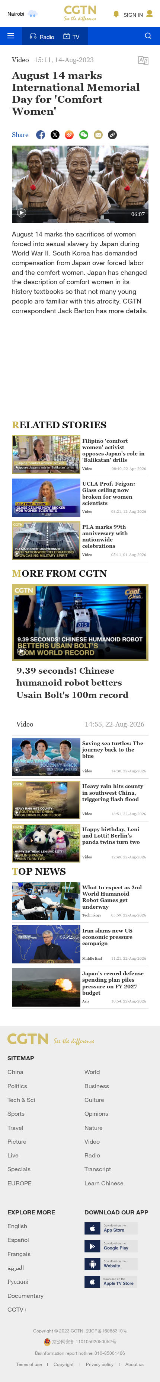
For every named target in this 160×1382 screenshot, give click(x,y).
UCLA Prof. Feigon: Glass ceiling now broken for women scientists (108, 493)
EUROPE (19, 1183)
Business (96, 1086)
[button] (21, 213)
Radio (47, 37)
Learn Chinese (104, 1183)
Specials (19, 1169)
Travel (15, 1127)
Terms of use (29, 1364)
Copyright (64, 1364)
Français (19, 1254)
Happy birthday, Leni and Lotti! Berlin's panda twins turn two (111, 835)
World (92, 1072)
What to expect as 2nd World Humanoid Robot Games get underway (112, 897)
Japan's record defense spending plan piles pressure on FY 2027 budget (113, 983)
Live (13, 1155)
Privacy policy (100, 1364)
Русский (18, 1281)
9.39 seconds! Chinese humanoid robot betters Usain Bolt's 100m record (72, 683)
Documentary (25, 1295)
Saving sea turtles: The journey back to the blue (112, 749)
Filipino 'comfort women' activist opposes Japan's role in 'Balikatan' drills (113, 450)
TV (76, 37)
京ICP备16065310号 (106, 1331)
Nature (93, 1127)
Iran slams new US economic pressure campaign (107, 936)
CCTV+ (17, 1309)
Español (18, 1239)
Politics (17, 1086)
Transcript (97, 1169)
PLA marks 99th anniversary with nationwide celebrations (105, 536)
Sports (16, 1113)
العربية (15, 1267)
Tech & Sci (21, 1099)
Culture (94, 1099)
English (17, 1226)
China (15, 1072)
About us (134, 1364)
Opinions (96, 1113)
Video (92, 1141)
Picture (16, 1141)
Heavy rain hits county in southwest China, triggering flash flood (112, 792)
